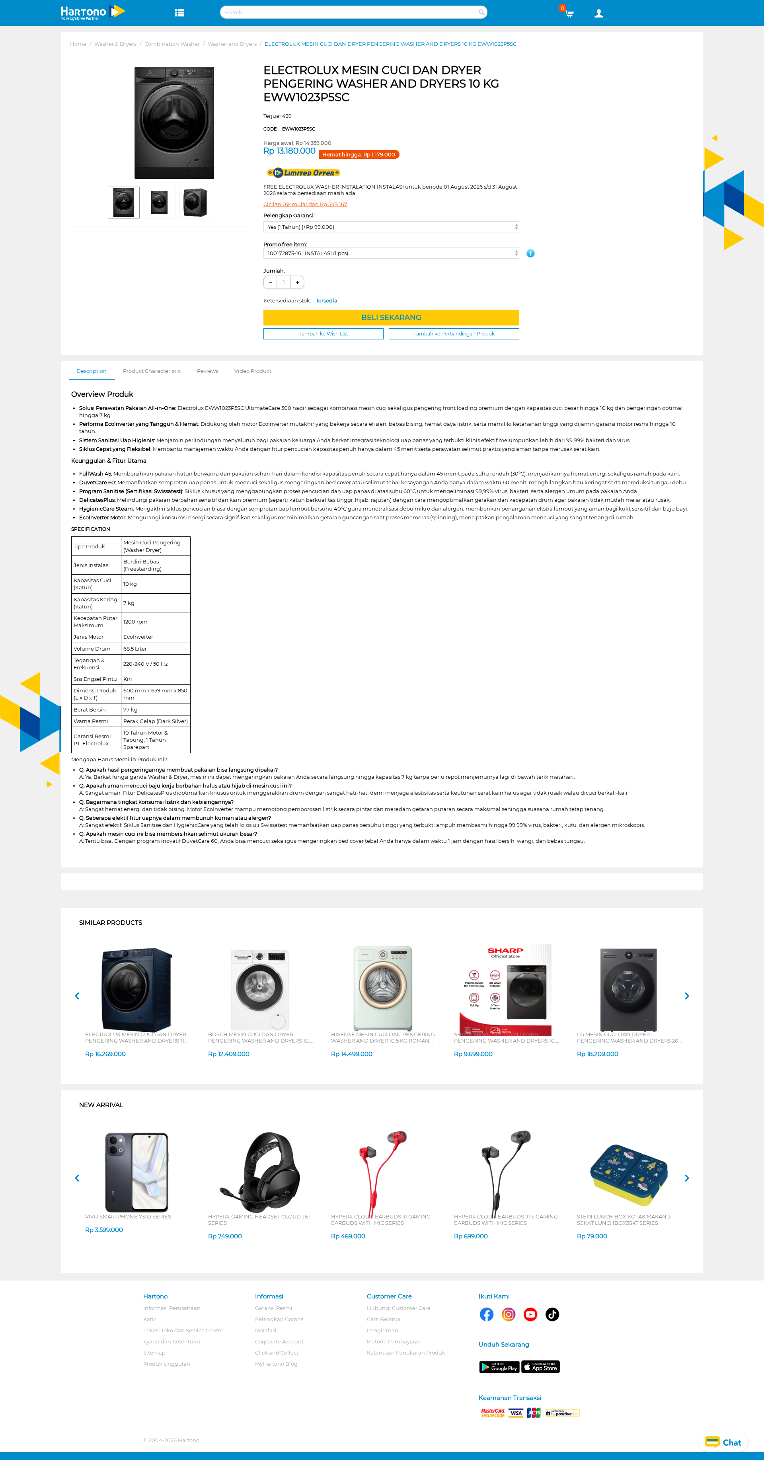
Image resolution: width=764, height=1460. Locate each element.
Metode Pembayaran (394, 1341)
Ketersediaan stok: (300, 300)
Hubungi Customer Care (399, 1308)
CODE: (289, 129)
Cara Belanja (383, 1319)
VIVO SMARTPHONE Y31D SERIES (128, 1216)
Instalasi (266, 1330)
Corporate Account (279, 1341)
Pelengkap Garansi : (289, 215)
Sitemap (154, 1352)
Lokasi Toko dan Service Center (183, 1330)
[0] (572, 12)
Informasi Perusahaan (172, 1308)
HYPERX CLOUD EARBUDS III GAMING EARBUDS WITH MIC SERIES (381, 1219)
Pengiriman (382, 1330)
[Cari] (481, 13)
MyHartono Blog (276, 1364)
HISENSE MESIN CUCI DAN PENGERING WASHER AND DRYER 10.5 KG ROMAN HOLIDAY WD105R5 (383, 1037)
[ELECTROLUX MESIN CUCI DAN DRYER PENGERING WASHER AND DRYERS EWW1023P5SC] (174, 123)
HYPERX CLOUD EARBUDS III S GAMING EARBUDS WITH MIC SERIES (506, 1219)
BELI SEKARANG (391, 317)
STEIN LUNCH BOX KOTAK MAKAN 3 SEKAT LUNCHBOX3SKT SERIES (623, 1219)
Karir (149, 1319)
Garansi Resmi (273, 1308)
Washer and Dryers (232, 44)
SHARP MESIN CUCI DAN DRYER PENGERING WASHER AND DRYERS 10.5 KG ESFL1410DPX (506, 1037)
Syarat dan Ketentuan (171, 1341)
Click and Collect (276, 1352)
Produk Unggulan (166, 1364)
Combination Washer (172, 44)
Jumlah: (274, 270)
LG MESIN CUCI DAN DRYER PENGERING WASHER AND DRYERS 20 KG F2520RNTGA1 (627, 1037)
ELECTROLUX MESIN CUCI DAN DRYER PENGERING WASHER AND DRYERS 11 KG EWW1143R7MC (135, 1037)
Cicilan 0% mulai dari (305, 204)
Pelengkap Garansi (280, 1319)
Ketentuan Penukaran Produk (406, 1352)
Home (78, 44)
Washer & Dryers (115, 44)
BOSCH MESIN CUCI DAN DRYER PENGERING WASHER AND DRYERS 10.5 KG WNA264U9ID (260, 1037)
